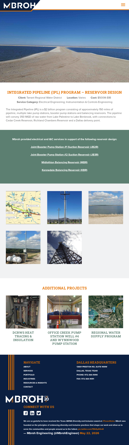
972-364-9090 (91, 375)
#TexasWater (109, 421)
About (27, 367)
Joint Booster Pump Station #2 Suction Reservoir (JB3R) (64, 154)
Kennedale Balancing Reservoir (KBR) (64, 170)
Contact (28, 387)
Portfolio (29, 375)
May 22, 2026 (89, 433)
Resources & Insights (35, 383)
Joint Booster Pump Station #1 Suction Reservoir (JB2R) (64, 147)
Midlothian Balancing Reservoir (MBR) (64, 162)
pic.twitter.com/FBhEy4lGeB (91, 429)
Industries (29, 379)
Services (28, 371)
